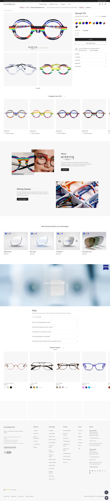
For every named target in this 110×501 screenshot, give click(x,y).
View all (55, 349)
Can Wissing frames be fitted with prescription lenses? (46, 341)
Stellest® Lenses (52, 439)
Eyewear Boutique (43, 4)
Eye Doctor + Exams (53, 4)
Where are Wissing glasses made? (41, 322)
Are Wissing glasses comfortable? (41, 336)
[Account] (100, 4)
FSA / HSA (65, 462)
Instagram (80, 442)
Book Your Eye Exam (55, 287)
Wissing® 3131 (9, 10)
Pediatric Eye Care (67, 453)
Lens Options (77, 57)
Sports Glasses (52, 465)
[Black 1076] (60, 387)
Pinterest (80, 436)
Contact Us (35, 433)
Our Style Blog (36, 444)
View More (38, 88)
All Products (51, 476)
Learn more (6, 253)
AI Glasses (51, 430)
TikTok (79, 445)
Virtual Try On (51, 479)
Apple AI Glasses (52, 462)
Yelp (79, 448)
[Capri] (89, 387)
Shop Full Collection (22, 199)
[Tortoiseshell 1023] (57, 387)
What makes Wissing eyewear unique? (42, 327)
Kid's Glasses (51, 468)
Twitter (79, 433)
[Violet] (83, 387)
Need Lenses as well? (90, 43)
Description (77, 53)
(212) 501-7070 (83, 50)
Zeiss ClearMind (52, 442)
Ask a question (78, 66)
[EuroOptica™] (9, 4)
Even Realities (51, 433)
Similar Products (55, 347)
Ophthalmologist (66, 441)
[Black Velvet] (11, 387)
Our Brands (62, 4)
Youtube (80, 439)
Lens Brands (77, 60)
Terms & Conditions (29, 496)
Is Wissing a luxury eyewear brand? (41, 331)
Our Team (35, 441)
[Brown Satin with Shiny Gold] (8, 387)
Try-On (69, 4)
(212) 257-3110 (92, 459)
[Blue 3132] (63, 387)
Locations (35, 430)
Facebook (80, 430)
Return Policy (6, 496)
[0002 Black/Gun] (31, 387)
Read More (65, 169)
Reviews (35, 447)
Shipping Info (77, 63)
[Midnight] (86, 387)
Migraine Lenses (52, 459)
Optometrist (65, 438)
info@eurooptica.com (93, 466)
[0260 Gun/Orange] (34, 387)
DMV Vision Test (66, 456)
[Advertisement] (13, 410)
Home (5, 10)
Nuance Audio (52, 436)
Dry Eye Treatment (67, 459)
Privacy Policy (21, 496)
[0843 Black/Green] (37, 387)
